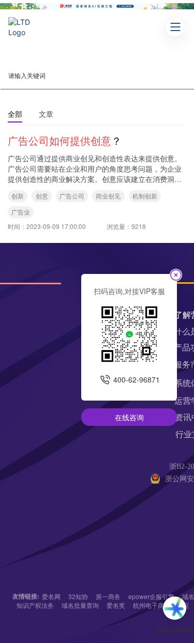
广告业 (20, 211)
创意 (42, 195)
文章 (46, 114)
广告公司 (71, 195)
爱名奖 (116, 605)
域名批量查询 (80, 605)
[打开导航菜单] (175, 27)
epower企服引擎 (151, 596)
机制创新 (144, 195)
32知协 (78, 596)
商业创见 (108, 195)
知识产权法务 (35, 605)
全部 (15, 114)
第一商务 (108, 596)
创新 (17, 195)
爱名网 (51, 596)
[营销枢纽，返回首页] (23, 27)
